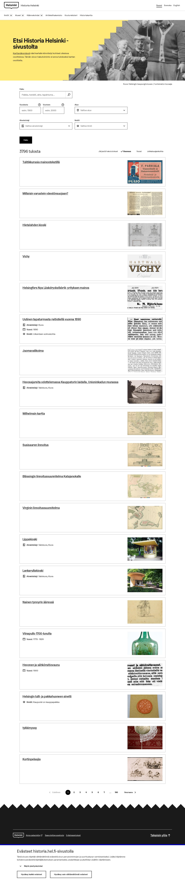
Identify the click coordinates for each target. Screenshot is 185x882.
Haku (22, 89)
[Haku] (69, 94)
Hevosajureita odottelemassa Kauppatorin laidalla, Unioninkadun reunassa (70, 382)
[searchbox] (43, 94)
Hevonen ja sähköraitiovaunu (41, 665)
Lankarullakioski (33, 571)
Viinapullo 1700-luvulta (37, 633)
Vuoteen (46, 104)
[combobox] (101, 110)
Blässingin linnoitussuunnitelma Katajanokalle (52, 476)
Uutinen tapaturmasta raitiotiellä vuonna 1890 (52, 319)
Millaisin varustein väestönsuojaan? (45, 193)
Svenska (167, 5)
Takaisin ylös (158, 835)
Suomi (159, 5)
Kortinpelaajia (32, 759)
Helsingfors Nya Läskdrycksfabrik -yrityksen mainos (56, 288)
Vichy (26, 256)
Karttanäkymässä (21, 53)
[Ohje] (39, 104)
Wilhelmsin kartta (34, 413)
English (176, 5)
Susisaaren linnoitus (36, 445)
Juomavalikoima (33, 351)
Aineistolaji (24, 120)
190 (116, 792)
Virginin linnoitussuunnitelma (41, 508)
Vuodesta (24, 104)
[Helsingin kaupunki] (18, 835)
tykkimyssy (30, 728)
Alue (77, 104)
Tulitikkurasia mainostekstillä (41, 162)
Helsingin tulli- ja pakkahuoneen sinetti (47, 696)
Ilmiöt (77, 120)
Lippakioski (30, 539)
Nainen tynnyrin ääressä (38, 602)
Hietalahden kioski (34, 225)
